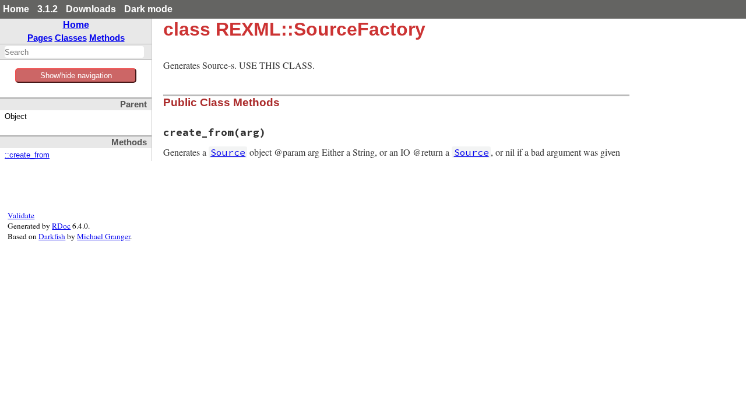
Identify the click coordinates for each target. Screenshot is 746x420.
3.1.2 (47, 9)
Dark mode (148, 9)
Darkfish (51, 236)
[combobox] (74, 52)
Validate (21, 215)
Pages (39, 38)
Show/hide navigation (76, 75)
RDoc (61, 225)
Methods (107, 38)
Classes (71, 38)
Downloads (91, 9)
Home (16, 9)
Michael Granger (103, 236)
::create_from (27, 155)
